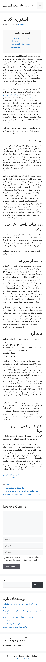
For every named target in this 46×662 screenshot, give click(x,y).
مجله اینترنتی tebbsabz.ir (18, 5)
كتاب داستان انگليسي (11, 475)
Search (6, 580)
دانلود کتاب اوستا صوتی (15, 488)
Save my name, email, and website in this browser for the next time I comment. (23, 558)
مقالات (8, 484)
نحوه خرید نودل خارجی (12, 623)
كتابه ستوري (15, 47)
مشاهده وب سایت (10, 477)
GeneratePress (23, 659)
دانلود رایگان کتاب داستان (20, 44)
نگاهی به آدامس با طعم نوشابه (15, 627)
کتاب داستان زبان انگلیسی (21, 38)
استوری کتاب (16, 41)
